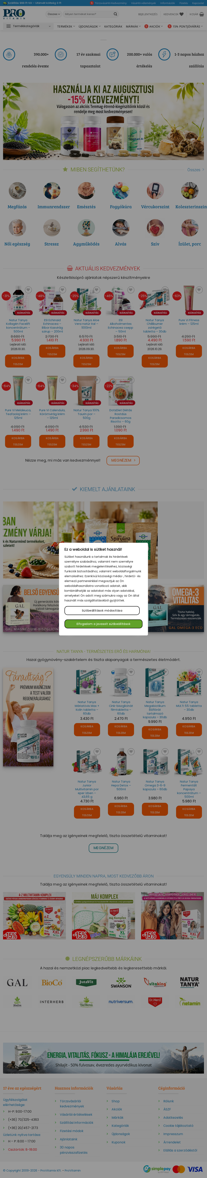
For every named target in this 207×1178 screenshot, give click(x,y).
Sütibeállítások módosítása (102, 611)
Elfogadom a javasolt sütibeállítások (103, 624)
